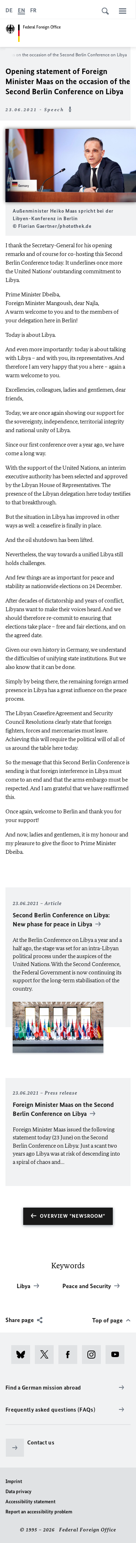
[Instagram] (94, 1354)
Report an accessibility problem (38, 1512)
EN (21, 10)
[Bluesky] (23, 1354)
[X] (46, 1354)
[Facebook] (70, 1354)
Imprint (13, 1481)
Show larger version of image (70, 165)
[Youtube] (117, 1354)
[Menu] (123, 11)
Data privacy (18, 1491)
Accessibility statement (30, 1502)
